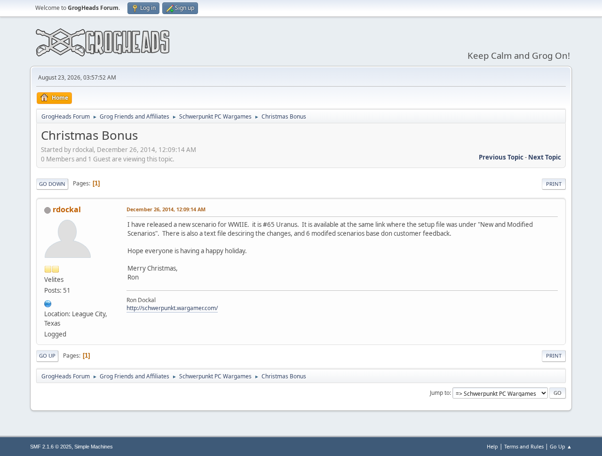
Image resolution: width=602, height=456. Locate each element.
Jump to (440, 393)
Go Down (52, 183)
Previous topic (501, 157)
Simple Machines (93, 446)
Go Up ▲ (561, 446)
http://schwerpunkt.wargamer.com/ (172, 308)
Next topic (544, 157)
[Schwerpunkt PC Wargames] (48, 302)
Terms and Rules (524, 446)
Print (554, 183)
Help (492, 446)
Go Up (47, 355)
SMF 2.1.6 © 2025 (50, 446)
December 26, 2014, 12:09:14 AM (166, 209)
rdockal (67, 209)
